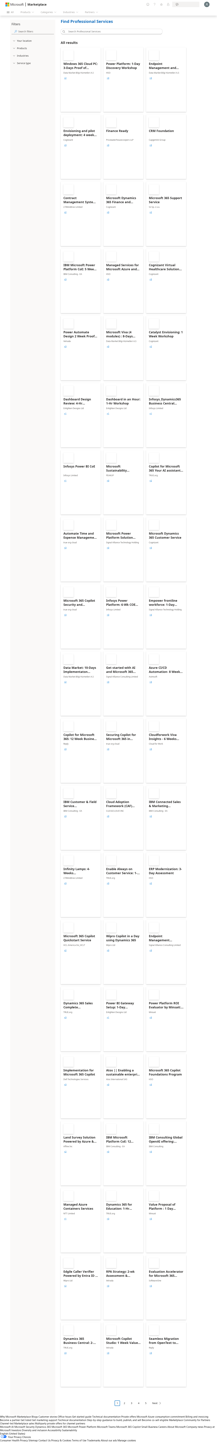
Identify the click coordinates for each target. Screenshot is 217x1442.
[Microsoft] (14, 4)
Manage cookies (126, 1440)
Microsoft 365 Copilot (128, 1426)
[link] (81, 79)
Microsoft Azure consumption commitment (161, 1416)
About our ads (109, 1440)
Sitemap (33, 1440)
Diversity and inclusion (34, 1430)
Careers (162, 1426)
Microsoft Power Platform (82, 1426)
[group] (65, 78)
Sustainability (69, 1430)
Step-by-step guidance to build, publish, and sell (114, 1420)
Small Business (149, 1426)
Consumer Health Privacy (14, 1440)
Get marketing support (44, 1420)
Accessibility (54, 1430)
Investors (16, 1430)
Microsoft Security (24, 1426)
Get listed (26, 1420)
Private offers (128, 1416)
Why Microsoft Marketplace (15, 1416)
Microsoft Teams (106, 1426)
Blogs (35, 1416)
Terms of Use (79, 1440)
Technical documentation (106, 1416)
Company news (194, 1426)
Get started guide (82, 1416)
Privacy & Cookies (61, 1440)
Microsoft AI (7, 1426)
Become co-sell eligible (155, 1420)
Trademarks (93, 1440)
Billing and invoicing (196, 1416)
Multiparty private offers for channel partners (60, 1423)
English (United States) (12, 1433)
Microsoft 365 (59, 1426)
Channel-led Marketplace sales (17, 1423)
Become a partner (10, 1420)
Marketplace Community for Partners (189, 1420)
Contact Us (44, 1440)
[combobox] (113, 31)
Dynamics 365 (43, 1426)
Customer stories (47, 1416)
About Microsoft (176, 1426)
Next (154, 1403)
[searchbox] (36, 31)
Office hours (64, 1416)
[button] (63, 31)
